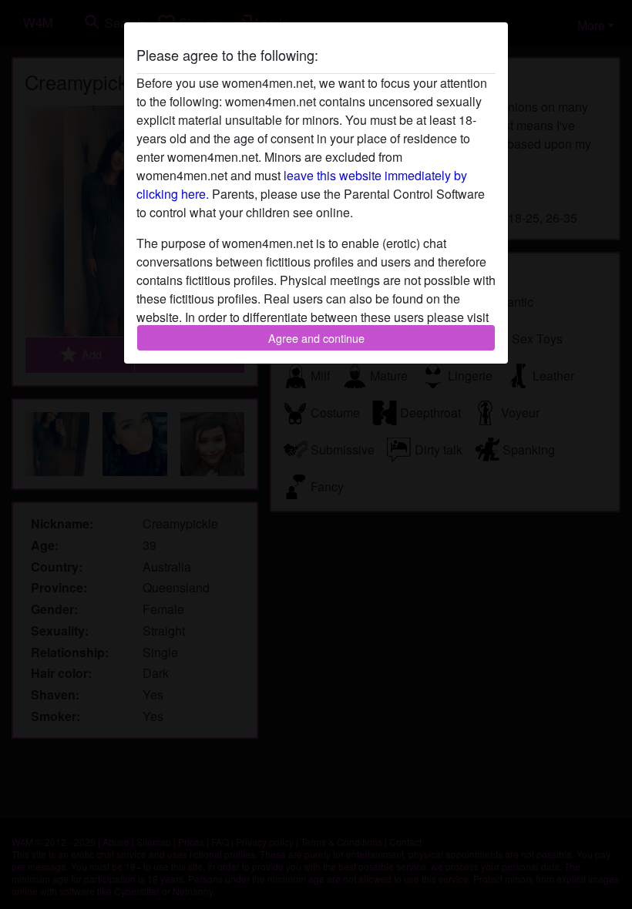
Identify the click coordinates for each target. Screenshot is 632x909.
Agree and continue (316, 338)
